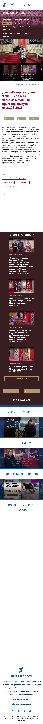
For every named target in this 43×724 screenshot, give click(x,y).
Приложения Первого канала (13, 684)
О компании (6, 681)
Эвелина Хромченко (22, 182)
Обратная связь (11, 691)
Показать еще (21, 378)
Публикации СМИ (26, 694)
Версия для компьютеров (21, 699)
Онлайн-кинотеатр (33, 681)
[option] (11, 73)
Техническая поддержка (28, 691)
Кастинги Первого (34, 684)
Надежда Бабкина (8, 182)
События (13, 694)
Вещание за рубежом (23, 705)
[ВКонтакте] (9, 118)
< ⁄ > (32, 118)
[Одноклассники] (21, 118)
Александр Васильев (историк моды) (14, 178)
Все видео (8, 688)
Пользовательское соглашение (26, 688)
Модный (15, 13)
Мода (4, 190)
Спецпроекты (19, 681)
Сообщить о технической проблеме (28, 84)
